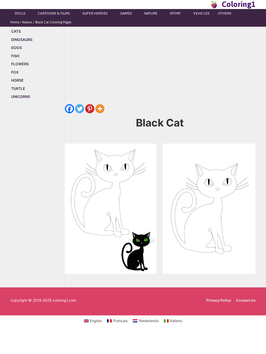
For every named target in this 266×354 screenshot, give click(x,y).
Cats (16, 31)
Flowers (20, 64)
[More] (99, 108)
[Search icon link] (205, 4)
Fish (15, 56)
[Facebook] (69, 108)
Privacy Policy (218, 300)
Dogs (16, 47)
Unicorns (20, 96)
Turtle (18, 88)
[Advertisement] (37, 192)
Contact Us (246, 300)
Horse (17, 80)
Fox (15, 72)
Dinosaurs (21, 39)
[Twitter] (79, 108)
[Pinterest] (89, 108)
